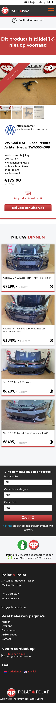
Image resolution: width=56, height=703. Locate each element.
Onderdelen (8, 630)
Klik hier (7, 526)
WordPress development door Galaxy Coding (21, 699)
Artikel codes (9, 635)
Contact (6, 639)
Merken (5, 622)
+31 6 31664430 (10, 599)
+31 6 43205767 (10, 594)
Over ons (6, 626)
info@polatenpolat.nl (40, 2)
